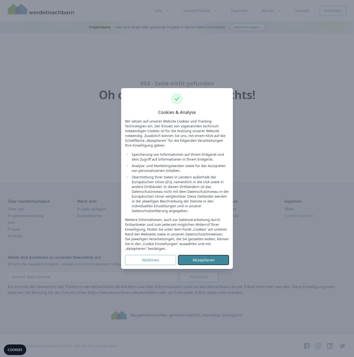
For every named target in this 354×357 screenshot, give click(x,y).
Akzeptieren (204, 260)
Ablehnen (150, 260)
